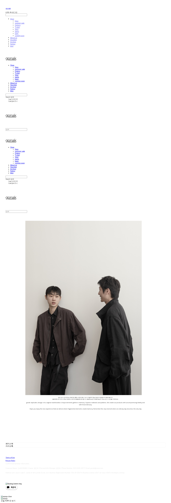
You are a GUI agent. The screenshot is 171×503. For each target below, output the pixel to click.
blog (11, 46)
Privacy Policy (10, 461)
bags (16, 33)
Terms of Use (10, 457)
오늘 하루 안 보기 (8, 501)
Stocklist (13, 40)
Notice (12, 44)
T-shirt (17, 27)
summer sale (19, 23)
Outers (17, 25)
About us (13, 38)
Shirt (16, 29)
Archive (13, 42)
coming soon (19, 36)
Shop (12, 19)
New (16, 21)
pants (17, 31)
